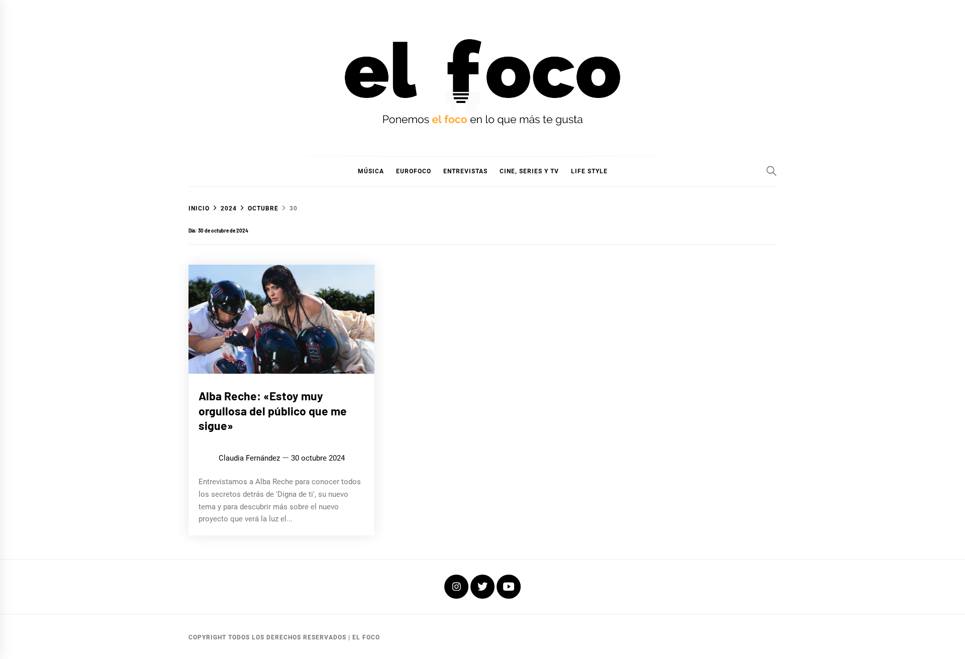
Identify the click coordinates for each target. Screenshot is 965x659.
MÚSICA (371, 171)
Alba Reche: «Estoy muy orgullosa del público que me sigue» (273, 411)
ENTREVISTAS (465, 171)
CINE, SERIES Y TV (529, 171)
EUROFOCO (413, 171)
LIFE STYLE (589, 171)
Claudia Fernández (249, 458)
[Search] (771, 171)
